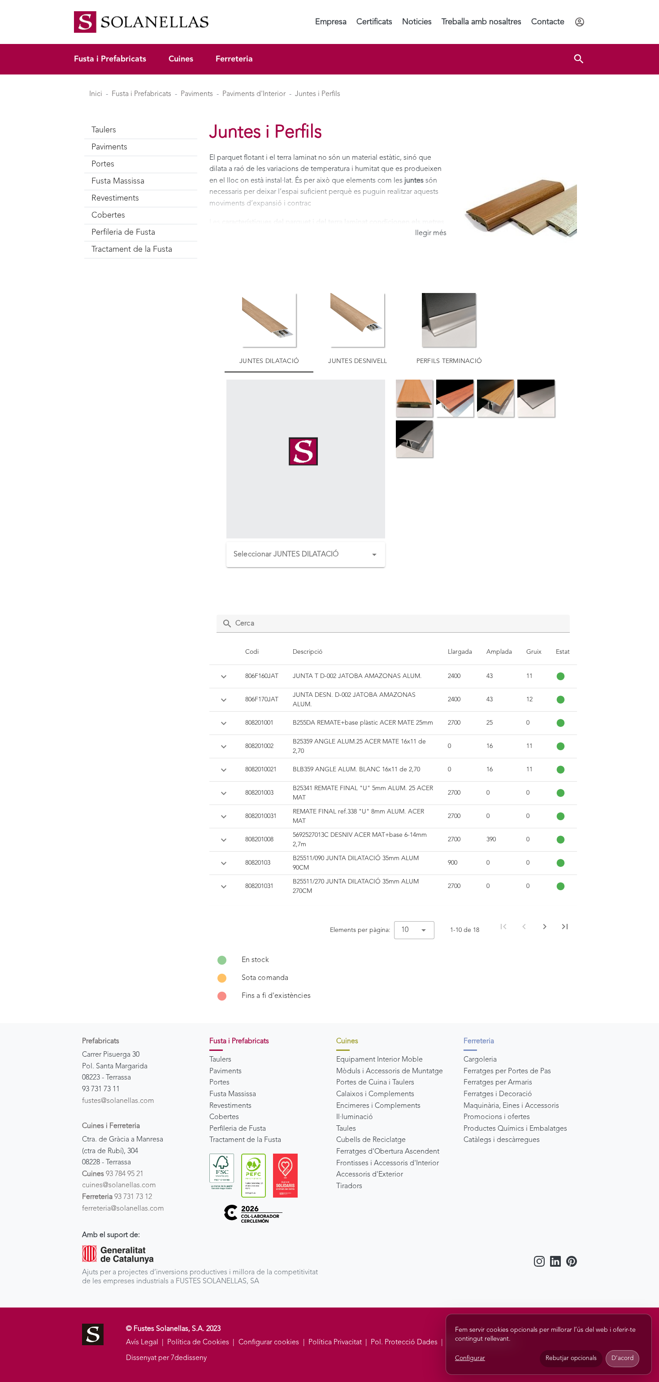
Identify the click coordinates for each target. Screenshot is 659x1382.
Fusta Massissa (232, 1094)
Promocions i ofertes (497, 1117)
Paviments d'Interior (254, 94)
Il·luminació (354, 1117)
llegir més (431, 233)
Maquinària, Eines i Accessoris (511, 1106)
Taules (346, 1129)
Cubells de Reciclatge (371, 1140)
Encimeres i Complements (378, 1106)
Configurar (470, 1358)
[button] (578, 59)
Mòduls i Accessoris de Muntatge (389, 1071)
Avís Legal (142, 1342)
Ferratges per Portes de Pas (507, 1071)
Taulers (220, 1059)
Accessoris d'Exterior (369, 1174)
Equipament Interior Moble (379, 1059)
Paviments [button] (109, 147)
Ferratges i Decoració (498, 1094)
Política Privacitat (335, 1342)
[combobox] (305, 554)
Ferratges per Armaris (498, 1082)
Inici (95, 94)
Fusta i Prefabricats (110, 59)
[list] (393, 978)
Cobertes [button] (108, 215)
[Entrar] (579, 22)
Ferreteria (234, 59)
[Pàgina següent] (545, 926)
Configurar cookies (268, 1342)
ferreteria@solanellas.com (123, 1208)
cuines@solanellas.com (119, 1185)
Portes (219, 1082)
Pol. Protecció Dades (404, 1342)
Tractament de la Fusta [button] (131, 249)
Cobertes (224, 1117)
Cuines (181, 59)
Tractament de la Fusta (245, 1140)
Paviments (197, 94)
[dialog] (549, 1344)
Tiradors (349, 1186)
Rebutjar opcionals (571, 1358)
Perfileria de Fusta (237, 1129)
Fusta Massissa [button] (117, 181)
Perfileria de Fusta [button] (123, 232)
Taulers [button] (103, 130)
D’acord (622, 1358)
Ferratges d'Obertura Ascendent (387, 1151)
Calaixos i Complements (375, 1094)
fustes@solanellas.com (118, 1101)
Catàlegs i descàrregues (502, 1140)
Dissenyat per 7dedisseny (166, 1358)
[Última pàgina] (565, 926)
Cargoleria (480, 1059)
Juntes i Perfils (317, 94)
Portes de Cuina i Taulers (375, 1082)
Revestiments (230, 1106)
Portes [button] (102, 164)
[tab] (269, 329)
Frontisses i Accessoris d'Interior (387, 1163)
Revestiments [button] (115, 198)
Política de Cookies (198, 1342)
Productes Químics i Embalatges (515, 1129)
